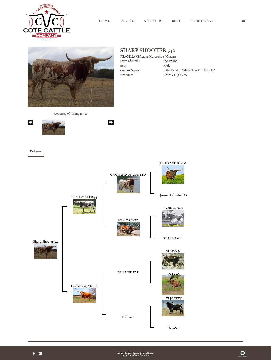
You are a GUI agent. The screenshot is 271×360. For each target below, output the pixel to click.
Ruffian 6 (128, 316)
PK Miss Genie (173, 237)
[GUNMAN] (173, 260)
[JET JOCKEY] (173, 307)
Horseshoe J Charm (162, 56)
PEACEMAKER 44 (133, 56)
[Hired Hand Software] (242, 355)
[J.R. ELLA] (173, 284)
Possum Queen (128, 219)
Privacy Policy (124, 352)
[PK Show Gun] (173, 217)
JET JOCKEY (173, 297)
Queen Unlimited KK (173, 194)
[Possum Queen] (128, 228)
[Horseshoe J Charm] (84, 294)
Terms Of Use (140, 352)
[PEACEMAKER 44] (84, 205)
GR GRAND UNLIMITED (128, 174)
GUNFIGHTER (128, 271)
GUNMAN (173, 250)
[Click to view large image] (71, 75)
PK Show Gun (173, 207)
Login (151, 352)
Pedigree (35, 151)
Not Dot (172, 327)
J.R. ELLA (173, 273)
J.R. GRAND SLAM (173, 162)
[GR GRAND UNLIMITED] (128, 184)
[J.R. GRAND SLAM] (173, 173)
